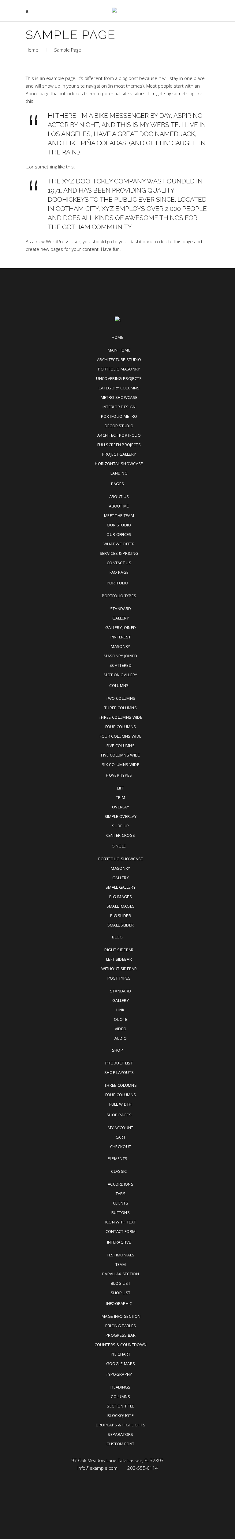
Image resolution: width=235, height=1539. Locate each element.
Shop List (121, 1292)
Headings (120, 1387)
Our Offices (119, 534)
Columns (119, 685)
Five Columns (120, 745)
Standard (120, 608)
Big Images (120, 896)
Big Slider (120, 915)
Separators (120, 1434)
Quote (121, 1019)
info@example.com (97, 1468)
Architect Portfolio (119, 435)
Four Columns (120, 726)
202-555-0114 (142, 1468)
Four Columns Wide (121, 736)
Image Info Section (121, 1316)
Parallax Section (120, 1274)
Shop (117, 1050)
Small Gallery (121, 887)
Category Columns (119, 388)
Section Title (120, 1406)
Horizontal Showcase (119, 463)
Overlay (120, 807)
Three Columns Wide (120, 717)
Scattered (121, 665)
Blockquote (120, 1415)
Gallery (120, 618)
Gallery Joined (120, 627)
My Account (120, 1127)
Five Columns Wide (120, 755)
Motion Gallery (120, 674)
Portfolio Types (119, 595)
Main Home (119, 350)
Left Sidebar (119, 959)
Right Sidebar (118, 949)
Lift (120, 788)
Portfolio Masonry (119, 369)
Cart (120, 1137)
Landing (119, 473)
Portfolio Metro (119, 416)
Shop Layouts (119, 1072)
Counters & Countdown (121, 1344)
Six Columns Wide (120, 764)
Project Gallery (119, 454)
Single (119, 846)
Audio (120, 1038)
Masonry (120, 646)
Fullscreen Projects (119, 444)
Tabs (120, 1193)
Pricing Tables (120, 1325)
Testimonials (121, 1255)
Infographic (119, 1303)
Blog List (120, 1283)
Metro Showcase (119, 397)
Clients (120, 1203)
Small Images (120, 906)
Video (121, 1028)
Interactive (119, 1242)
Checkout (120, 1146)
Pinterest (120, 637)
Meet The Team (119, 515)
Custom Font (120, 1444)
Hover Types (119, 775)
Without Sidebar (119, 968)
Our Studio (119, 525)
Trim (120, 797)
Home (32, 50)
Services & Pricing (119, 553)
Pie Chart (120, 1354)
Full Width (120, 1104)
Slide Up (120, 826)
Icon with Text (120, 1222)
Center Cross (120, 835)
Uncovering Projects (119, 378)
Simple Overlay (121, 816)
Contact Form (121, 1231)
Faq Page (119, 572)
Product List (119, 1063)
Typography (119, 1374)
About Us (119, 496)
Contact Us (119, 562)
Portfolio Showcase (120, 859)
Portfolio (118, 583)
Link (120, 1010)
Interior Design (119, 407)
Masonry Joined (120, 656)
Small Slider (120, 925)
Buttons (120, 1212)
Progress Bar (121, 1335)
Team (120, 1264)
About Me (119, 506)
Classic (119, 1171)
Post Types (119, 978)
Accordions (120, 1184)
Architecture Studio (119, 359)
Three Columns (120, 707)
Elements (118, 1158)
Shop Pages (119, 1115)
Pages (117, 483)
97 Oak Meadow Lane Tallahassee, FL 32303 (117, 1460)
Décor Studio (119, 425)
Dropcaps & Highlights (121, 1425)
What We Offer (119, 544)
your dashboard (135, 241)
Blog (117, 937)
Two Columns (121, 698)
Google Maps (120, 1363)
